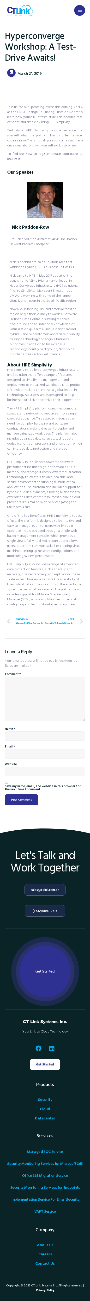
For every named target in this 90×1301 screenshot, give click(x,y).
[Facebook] (38, 1048)
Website (11, 764)
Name (10, 729)
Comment (13, 674)
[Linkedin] (52, 1048)
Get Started (44, 971)
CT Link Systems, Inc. (45, 1022)
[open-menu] (79, 10)
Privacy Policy (45, 1290)
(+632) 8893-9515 (45, 911)
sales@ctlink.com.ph (45, 889)
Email (10, 746)
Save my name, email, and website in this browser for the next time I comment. (43, 788)
